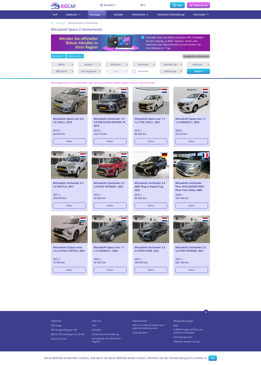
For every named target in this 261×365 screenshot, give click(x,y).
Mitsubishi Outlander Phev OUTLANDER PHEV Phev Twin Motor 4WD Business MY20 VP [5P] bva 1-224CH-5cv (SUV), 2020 (191, 186)
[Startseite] (52, 23)
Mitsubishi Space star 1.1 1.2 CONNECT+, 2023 (190, 120)
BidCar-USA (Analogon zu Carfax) (67, 334)
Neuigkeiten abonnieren (196, 56)
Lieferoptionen (140, 332)
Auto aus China (58, 338)
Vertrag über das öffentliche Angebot (106, 340)
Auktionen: (73, 14)
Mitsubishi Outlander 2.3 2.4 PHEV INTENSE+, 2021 (109, 184)
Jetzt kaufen (143, 71)
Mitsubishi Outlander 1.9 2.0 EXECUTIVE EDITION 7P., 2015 (110, 122)
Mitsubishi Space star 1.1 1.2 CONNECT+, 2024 (109, 249)
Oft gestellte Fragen (183, 320)
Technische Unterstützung (170, 14)
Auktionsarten (140, 320)
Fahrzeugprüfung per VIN (64, 329)
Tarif (54, 14)
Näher (69, 141)
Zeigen (198, 71)
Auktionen (56, 320)
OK (212, 358)
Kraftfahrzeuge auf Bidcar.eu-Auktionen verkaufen (188, 331)
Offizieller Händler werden (186, 341)
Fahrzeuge (60, 23)
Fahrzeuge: (97, 14)
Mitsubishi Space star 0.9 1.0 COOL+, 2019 (68, 120)
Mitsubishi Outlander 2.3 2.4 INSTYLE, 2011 (68, 184)
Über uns (96, 320)
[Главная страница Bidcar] (63, 5)
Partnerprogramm (182, 337)
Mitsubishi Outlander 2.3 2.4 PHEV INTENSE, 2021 (190, 249)
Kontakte (118, 14)
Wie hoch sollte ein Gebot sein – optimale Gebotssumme (149, 327)
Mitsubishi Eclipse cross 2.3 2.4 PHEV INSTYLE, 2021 (69, 249)
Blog (175, 325)
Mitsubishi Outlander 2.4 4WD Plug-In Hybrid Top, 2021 (150, 186)
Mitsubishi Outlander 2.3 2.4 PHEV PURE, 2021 (150, 249)
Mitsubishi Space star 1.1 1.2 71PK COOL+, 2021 (150, 120)
